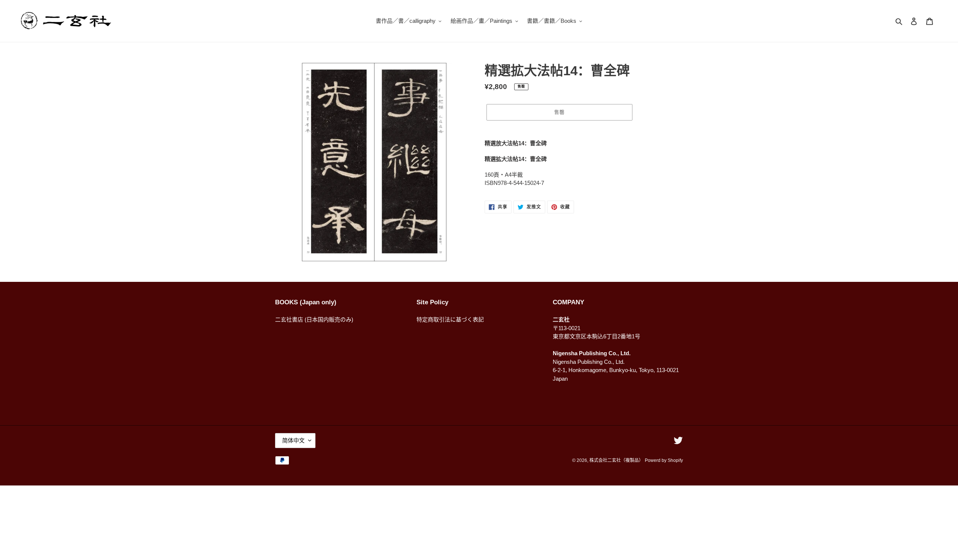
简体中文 (293, 440)
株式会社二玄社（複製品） (616, 460)
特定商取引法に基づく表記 (450, 319)
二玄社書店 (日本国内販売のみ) (314, 319)
